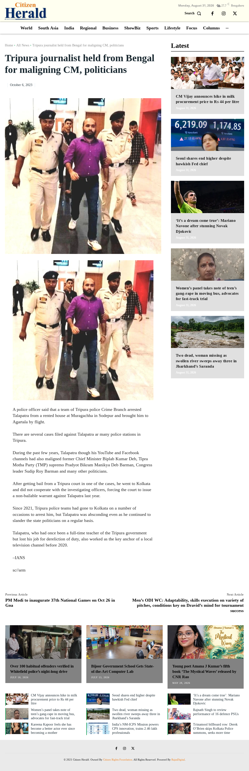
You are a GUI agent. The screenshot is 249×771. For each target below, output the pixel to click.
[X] (235, 13)
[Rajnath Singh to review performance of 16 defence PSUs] (179, 713)
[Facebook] (212, 13)
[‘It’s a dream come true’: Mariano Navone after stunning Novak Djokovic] (207, 197)
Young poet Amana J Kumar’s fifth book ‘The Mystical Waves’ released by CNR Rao (204, 671)
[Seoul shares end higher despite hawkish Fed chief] (207, 135)
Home (9, 45)
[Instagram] (223, 13)
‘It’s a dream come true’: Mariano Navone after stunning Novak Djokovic (206, 226)
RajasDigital (178, 759)
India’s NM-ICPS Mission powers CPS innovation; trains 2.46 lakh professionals (135, 729)
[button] (194, 13)
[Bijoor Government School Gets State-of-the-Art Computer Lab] (124, 642)
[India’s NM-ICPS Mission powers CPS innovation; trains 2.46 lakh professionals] (98, 728)
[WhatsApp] (156, 84)
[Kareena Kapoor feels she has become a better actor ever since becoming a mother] (17, 728)
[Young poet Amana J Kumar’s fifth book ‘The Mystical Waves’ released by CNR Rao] (206, 642)
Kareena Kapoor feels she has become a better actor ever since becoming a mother (53, 729)
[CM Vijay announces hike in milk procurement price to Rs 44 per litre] (207, 73)
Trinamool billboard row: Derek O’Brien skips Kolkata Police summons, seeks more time (215, 729)
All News (22, 45)
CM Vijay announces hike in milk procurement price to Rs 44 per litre (54, 699)
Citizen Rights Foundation (117, 759)
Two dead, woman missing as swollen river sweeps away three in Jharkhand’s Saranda (206, 360)
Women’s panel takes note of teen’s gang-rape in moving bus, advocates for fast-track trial (207, 293)
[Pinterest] (145, 84)
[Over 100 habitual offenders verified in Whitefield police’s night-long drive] (43, 642)
